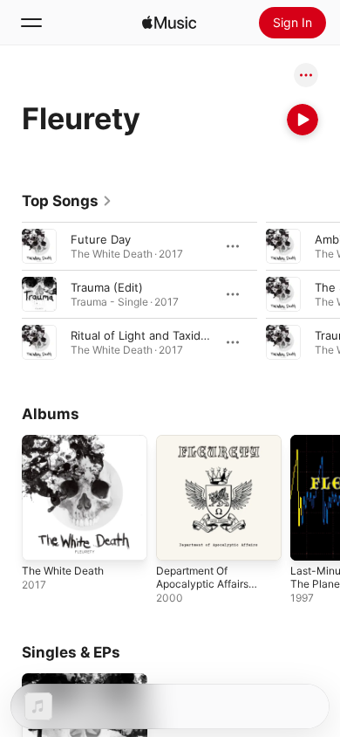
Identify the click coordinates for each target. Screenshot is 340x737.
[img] (169, 23)
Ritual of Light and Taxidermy (149, 335)
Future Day (101, 239)
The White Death (63, 570)
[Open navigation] (31, 22)
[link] (67, 200)
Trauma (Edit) (107, 287)
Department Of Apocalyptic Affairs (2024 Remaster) (202, 583)
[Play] (302, 119)
